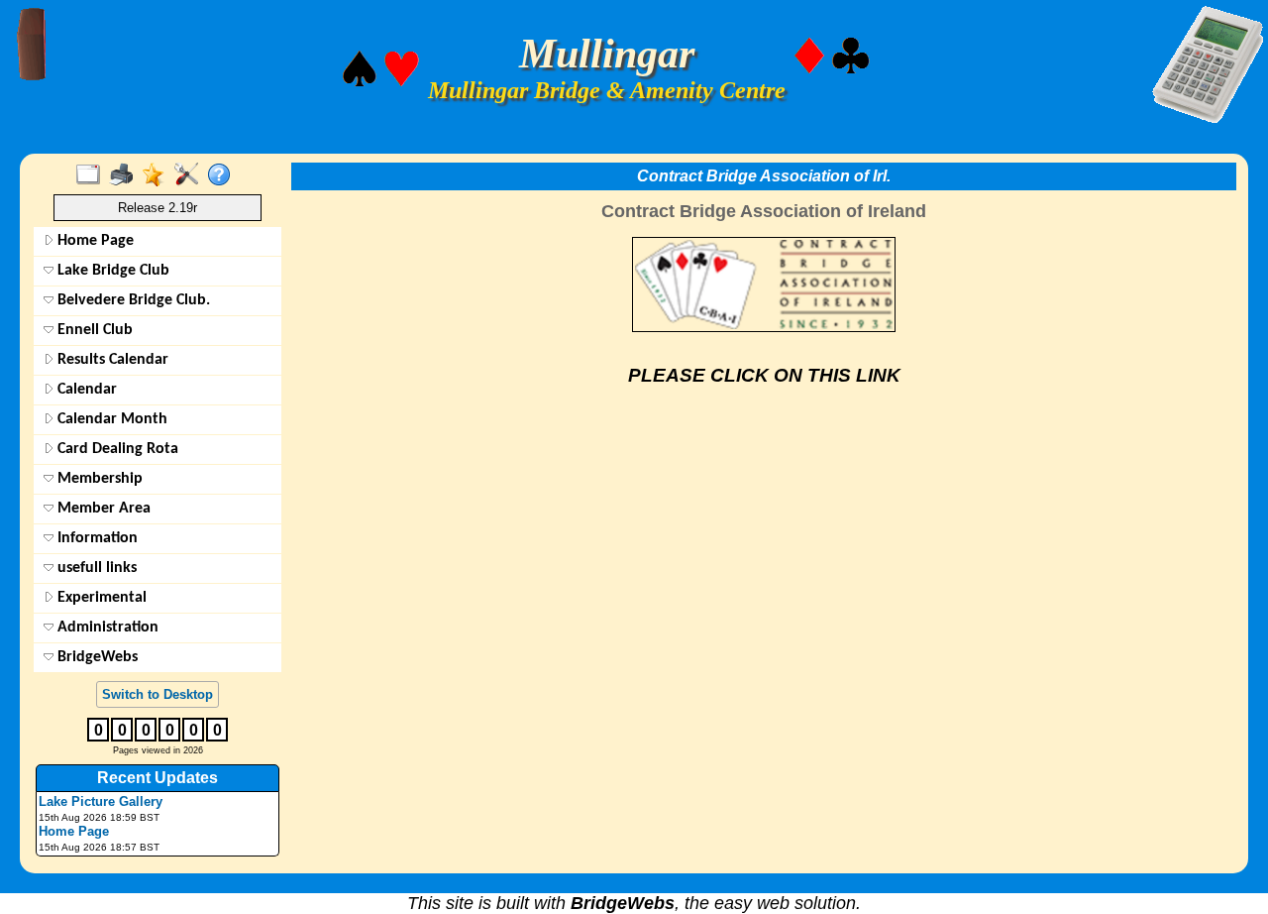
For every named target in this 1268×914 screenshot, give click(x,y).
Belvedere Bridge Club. (131, 300)
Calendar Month (110, 419)
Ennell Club (93, 330)
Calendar (85, 390)
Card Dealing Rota (115, 449)
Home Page (93, 241)
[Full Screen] (92, 175)
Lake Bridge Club (111, 271)
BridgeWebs (95, 657)
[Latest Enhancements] (158, 175)
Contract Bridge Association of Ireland (763, 211)
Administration (105, 627)
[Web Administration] (190, 175)
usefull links (95, 568)
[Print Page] (125, 175)
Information (95, 538)
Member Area (102, 508)
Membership (98, 479)
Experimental (100, 598)
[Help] (223, 175)
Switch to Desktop (157, 694)
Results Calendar (110, 360)
